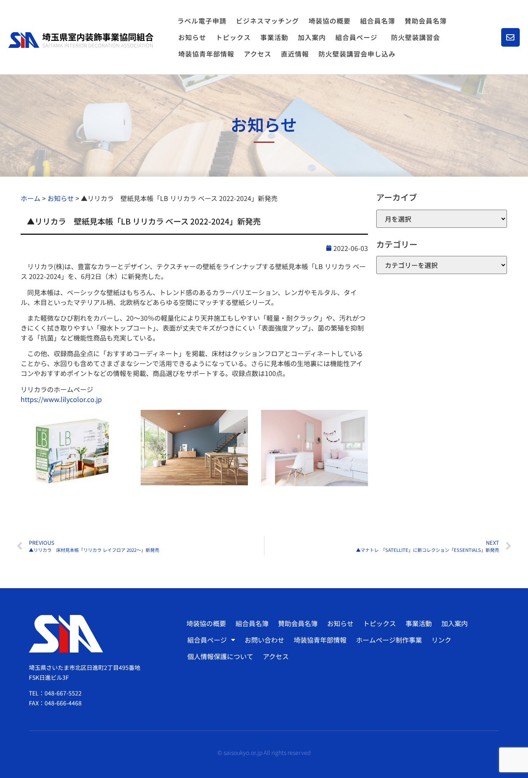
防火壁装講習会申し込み (357, 54)
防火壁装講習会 (415, 37)
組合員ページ (356, 37)
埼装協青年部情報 (206, 54)
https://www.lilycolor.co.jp (61, 399)
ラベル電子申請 (201, 21)
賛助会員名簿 (426, 21)
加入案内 (312, 37)
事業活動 (274, 37)
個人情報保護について (220, 656)
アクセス (257, 54)
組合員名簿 (377, 21)
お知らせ (192, 37)
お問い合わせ (264, 640)
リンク (441, 640)
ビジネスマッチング (267, 21)
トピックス (233, 37)
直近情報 (295, 54)
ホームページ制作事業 (389, 640)
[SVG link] (80, 40)
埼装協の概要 (330, 21)
